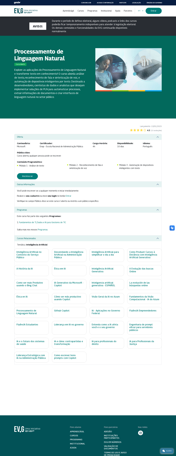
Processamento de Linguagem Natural (26, 312)
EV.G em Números (112, 442)
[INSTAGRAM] (140, 432)
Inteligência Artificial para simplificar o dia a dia (105, 253)
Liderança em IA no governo (69, 324)
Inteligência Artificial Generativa (102, 270)
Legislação (136, 3)
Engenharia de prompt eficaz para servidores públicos (141, 327)
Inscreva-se (27, 176)
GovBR (17, 2)
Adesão (108, 431)
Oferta (20, 137)
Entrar (153, 11)
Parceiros (128, 11)
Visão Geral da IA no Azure (106, 296)
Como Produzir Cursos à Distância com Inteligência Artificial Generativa (143, 255)
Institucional (106, 11)
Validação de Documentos (111, 447)
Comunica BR (86, 3)
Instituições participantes (111, 436)
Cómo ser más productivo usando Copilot (67, 298)
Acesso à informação (105, 3)
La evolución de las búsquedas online (139, 284)
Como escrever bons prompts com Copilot (65, 356)
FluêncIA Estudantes (27, 324)
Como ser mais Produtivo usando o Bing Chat (29, 284)
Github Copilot (61, 310)
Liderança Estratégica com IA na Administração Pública (31, 356)
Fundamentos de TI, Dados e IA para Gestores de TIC (42, 222)
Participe (122, 3)
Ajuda (117, 11)
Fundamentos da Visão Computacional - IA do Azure (144, 298)
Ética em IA (60, 268)
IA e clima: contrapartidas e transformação (68, 342)
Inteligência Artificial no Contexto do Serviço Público (28, 255)
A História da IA (24, 268)
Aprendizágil (68, 11)
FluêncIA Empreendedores (142, 310)
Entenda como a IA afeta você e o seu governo (105, 326)
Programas (92, 11)
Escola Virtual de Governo (25, 10)
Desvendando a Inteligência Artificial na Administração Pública (68, 255)
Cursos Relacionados (26, 238)
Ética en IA (22, 296)
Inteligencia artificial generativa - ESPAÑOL (103, 284)
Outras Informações (26, 184)
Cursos (81, 11)
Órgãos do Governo (154, 3)
